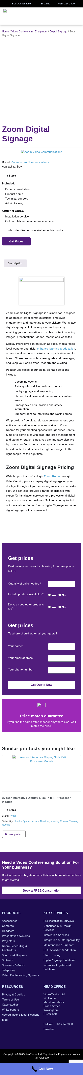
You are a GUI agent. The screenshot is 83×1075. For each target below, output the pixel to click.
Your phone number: (21, 669)
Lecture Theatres (40, 821)
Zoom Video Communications (30, 162)
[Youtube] (70, 1037)
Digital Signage (58, 31)
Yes (54, 595)
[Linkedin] (62, 1037)
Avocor (13, 815)
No (64, 595)
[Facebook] (46, 1037)
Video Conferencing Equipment (29, 31)
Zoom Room (52, 476)
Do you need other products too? (26, 606)
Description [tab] (15, 263)
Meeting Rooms (59, 821)
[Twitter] (54, 1037)
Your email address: (20, 657)
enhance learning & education (56, 348)
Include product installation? (26, 594)
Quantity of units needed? (24, 583)
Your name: (15, 646)
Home (5, 31)
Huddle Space (22, 821)
